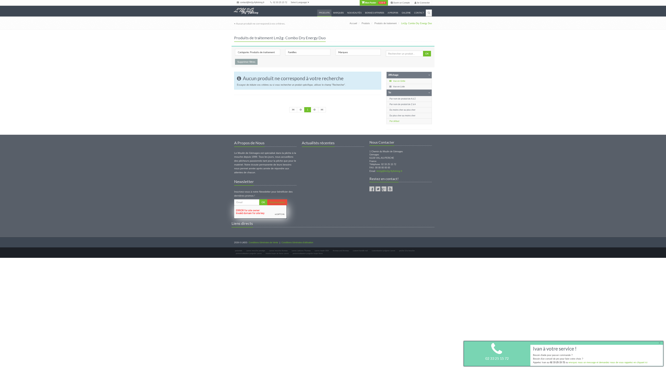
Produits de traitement (385, 23)
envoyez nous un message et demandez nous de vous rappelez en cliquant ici (608, 362)
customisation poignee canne (383, 251)
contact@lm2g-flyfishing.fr (252, 2)
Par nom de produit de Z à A (403, 104)
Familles (292, 52)
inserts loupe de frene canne (277, 253)
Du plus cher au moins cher (402, 115)
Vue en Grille (398, 81)
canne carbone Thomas (301, 251)
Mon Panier (375, 3)
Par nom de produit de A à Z (403, 99)
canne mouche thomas (278, 251)
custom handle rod (360, 251)
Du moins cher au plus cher (402, 110)
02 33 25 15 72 (279, 2)
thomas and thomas (341, 251)
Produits (324, 13)
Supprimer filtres (246, 61)
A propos (393, 13)
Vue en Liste (398, 86)
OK (427, 53)
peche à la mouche (407, 251)
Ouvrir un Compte (401, 3)
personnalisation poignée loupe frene (308, 253)
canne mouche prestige (255, 251)
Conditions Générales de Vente (263, 242)
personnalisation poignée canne (249, 253)
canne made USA (322, 251)
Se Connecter (423, 3)
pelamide (238, 251)
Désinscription (277, 202)
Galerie (406, 13)
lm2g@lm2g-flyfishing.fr (389, 171)
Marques (338, 13)
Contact (419, 13)
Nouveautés (354, 13)
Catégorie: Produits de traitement (256, 52)
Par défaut (394, 121)
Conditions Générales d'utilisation (297, 242)
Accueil (353, 23)
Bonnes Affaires (374, 13)
